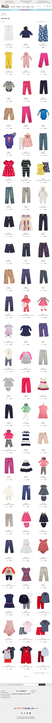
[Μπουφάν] (26, 33)
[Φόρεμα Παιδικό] (43, 546)
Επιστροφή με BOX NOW (6, 697)
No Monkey (5, 6)
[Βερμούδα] (9, 249)
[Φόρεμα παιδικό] (9, 168)
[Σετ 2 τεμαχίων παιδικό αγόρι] (9, 573)
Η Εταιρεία (3, 690)
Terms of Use (24, 717)
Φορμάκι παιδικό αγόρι (26, 180)
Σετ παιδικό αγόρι (26, 612)
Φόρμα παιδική (43, 99)
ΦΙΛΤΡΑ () (5, 18)
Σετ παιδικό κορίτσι (26, 153)
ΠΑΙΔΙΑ (23, 6)
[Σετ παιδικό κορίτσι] (26, 141)
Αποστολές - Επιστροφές (6, 694)
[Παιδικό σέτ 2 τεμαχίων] (9, 357)
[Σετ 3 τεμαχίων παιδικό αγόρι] (9, 654)
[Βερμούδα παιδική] (9, 222)
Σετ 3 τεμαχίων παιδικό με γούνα (25, 315)
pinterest (30, 713)
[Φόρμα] (26, 195)
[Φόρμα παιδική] (43, 87)
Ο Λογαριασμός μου (47, 6)
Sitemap (32, 692)
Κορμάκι (9, 99)
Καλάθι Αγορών (50, 6)
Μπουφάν (26, 45)
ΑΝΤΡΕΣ (13, 6)
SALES (32, 6)
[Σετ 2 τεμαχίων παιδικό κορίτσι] (9, 438)
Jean (26, 261)
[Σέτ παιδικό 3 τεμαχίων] (9, 330)
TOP (43, 673)
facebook (25, 713)
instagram (22, 713)
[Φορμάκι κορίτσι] (9, 33)
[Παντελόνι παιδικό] (9, 303)
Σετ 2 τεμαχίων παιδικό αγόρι (9, 585)
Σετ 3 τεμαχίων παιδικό (43, 315)
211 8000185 (22, 691)
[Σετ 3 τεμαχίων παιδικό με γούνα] (26, 303)
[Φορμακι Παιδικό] (26, 60)
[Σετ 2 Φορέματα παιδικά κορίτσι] (43, 168)
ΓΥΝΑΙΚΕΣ (18, 6)
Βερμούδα (8, 261)
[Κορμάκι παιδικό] (43, 195)
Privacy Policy (31, 717)
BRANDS (28, 6)
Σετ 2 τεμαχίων (26, 423)
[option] (9, 2)
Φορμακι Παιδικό (26, 72)
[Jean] (26, 249)
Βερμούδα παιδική (9, 234)
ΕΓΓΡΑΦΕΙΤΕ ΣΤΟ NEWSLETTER (14, 684)
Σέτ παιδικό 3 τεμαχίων (9, 342)
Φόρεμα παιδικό (9, 180)
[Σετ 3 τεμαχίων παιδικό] (43, 303)
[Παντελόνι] (43, 60)
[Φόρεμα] (26, 330)
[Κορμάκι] (9, 87)
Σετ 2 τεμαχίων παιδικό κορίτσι (9, 450)
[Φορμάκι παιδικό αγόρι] (26, 168)
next (50, 21)
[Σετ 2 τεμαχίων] (26, 411)
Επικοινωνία (33, 690)
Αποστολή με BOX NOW (5, 695)
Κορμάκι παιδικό (43, 207)
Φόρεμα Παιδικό (43, 558)
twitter (27, 713)
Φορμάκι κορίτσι (9, 45)
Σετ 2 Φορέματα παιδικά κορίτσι (43, 180)
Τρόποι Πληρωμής (4, 692)
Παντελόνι (43, 72)
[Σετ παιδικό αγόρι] (26, 600)
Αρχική (2, 15)
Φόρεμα (26, 342)
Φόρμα (26, 207)
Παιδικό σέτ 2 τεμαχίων (8, 369)
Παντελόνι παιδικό (9, 315)
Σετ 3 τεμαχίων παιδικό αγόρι (9, 666)
